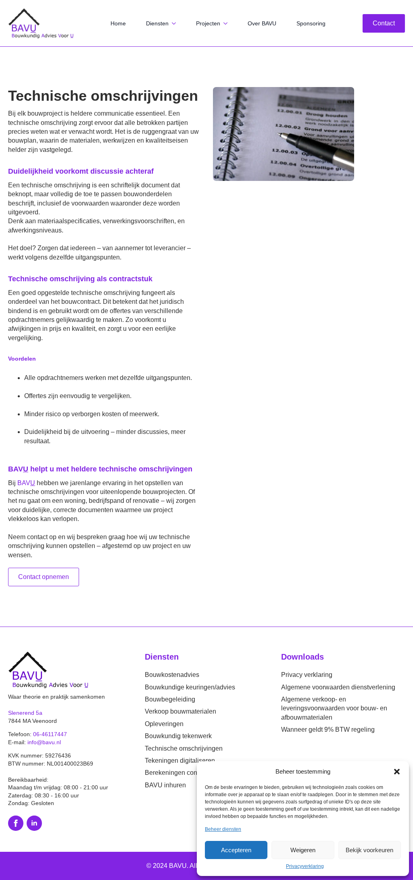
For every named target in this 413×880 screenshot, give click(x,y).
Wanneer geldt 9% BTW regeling (328, 729)
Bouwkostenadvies (172, 674)
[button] (397, 772)
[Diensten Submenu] (176, 23)
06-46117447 (50, 734)
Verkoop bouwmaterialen (180, 711)
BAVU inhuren (165, 785)
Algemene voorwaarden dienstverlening (338, 687)
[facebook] (15, 823)
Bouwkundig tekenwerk (178, 736)
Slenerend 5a (25, 713)
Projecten (208, 23)
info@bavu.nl (44, 742)
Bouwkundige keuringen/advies (190, 687)
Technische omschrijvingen (184, 748)
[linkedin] (34, 823)
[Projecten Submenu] (228, 23)
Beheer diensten (223, 829)
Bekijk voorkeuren (369, 850)
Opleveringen (164, 723)
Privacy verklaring (306, 674)
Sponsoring (310, 23)
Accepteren (236, 850)
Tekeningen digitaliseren (180, 760)
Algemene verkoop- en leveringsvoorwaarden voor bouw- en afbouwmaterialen (334, 708)
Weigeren (302, 850)
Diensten (157, 23)
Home (118, 23)
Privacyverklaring (305, 866)
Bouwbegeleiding (170, 699)
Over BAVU (262, 23)
